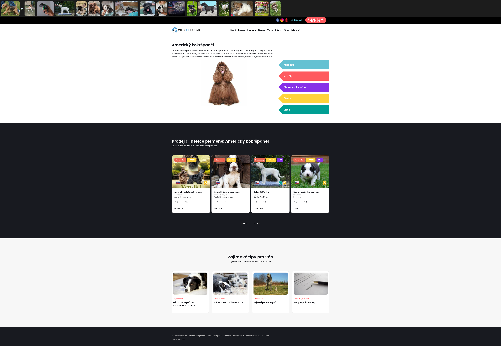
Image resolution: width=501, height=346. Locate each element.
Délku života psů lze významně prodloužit (184, 304)
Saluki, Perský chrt (261, 197)
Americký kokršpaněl (183, 197)
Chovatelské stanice (295, 87)
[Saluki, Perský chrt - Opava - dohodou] (64, 8)
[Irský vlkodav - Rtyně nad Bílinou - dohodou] (126, 8)
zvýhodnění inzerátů (251, 336)
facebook (266, 336)
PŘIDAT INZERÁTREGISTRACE (315, 20)
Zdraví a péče (219, 298)
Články (287, 98)
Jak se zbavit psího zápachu (228, 302)
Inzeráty (288, 76)
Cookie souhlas (178, 339)
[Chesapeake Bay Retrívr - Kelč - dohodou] (94, 8)
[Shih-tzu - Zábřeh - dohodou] (108, 8)
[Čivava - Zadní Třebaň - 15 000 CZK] (224, 8)
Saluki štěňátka (261, 192)
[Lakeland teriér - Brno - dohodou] (10, 8)
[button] (244, 223)
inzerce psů (194, 336)
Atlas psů (289, 64)
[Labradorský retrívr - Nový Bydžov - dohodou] (207, 8)
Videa (287, 109)
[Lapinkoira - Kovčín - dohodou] (275, 8)
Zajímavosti (178, 298)
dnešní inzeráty (224, 336)
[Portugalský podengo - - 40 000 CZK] (30, 8)
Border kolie (298, 197)
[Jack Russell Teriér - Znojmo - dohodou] (242, 8)
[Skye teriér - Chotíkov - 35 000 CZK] (147, 8)
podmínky (237, 336)
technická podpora (208, 336)
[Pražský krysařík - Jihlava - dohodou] (192, 8)
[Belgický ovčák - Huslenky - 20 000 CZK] (262, 8)
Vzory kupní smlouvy (304, 302)
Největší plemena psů (265, 302)
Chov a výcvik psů (301, 298)
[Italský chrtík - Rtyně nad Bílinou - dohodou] (45, 8)
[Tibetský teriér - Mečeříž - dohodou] (161, 8)
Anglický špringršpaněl (223, 197)
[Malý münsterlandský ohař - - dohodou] (22, 8)
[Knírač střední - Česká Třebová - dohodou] (176, 8)
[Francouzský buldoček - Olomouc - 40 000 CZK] (81, 8)
